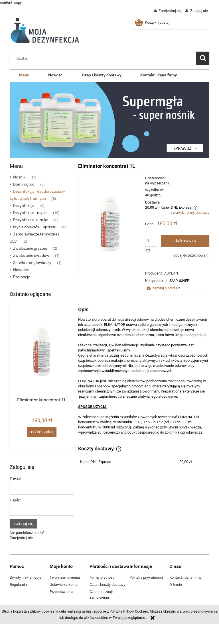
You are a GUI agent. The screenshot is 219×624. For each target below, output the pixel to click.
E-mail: (15, 479)
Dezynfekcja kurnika (30, 220)
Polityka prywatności (146, 577)
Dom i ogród (24, 184)
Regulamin (18, 584)
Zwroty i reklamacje (25, 577)
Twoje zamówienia (65, 577)
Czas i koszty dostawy (107, 584)
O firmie (175, 584)
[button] (162, 288)
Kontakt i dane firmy (185, 577)
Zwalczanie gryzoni (30, 248)
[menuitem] (24, 75)
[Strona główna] (46, 30)
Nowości (21, 269)
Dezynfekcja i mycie (30, 212)
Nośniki (19, 177)
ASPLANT (172, 273)
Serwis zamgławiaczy (32, 262)
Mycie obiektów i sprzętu (34, 227)
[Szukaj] (202, 58)
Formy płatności (102, 577)
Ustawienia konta (64, 584)
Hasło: (15, 500)
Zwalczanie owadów (31, 255)
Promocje (21, 277)
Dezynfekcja (24, 205)
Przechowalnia (61, 592)
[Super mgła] (109, 120)
